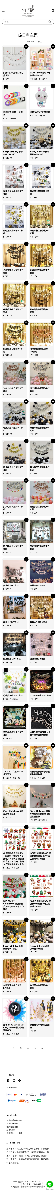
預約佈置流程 (12, 1126)
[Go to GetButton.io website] (50, 1189)
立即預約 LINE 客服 (15, 1133)
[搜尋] (50, 21)
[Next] (49, 1048)
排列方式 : (31, 41)
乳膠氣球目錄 (12, 1123)
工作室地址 (11, 1130)
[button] (3, 10)
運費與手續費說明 (14, 1120)
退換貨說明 (15, 1186)
